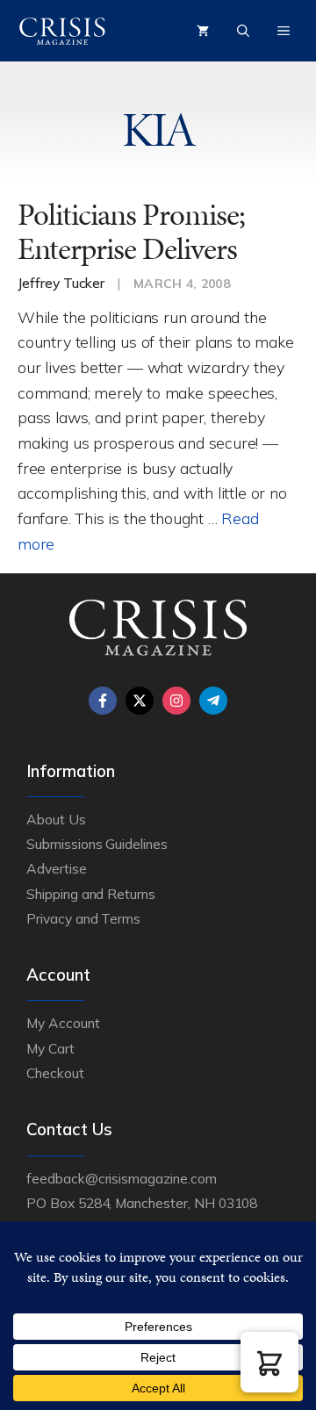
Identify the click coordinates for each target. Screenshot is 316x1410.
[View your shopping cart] (203, 31)
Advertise (56, 868)
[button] (269, 1362)
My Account (63, 1023)
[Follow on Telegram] (213, 701)
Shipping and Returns (90, 894)
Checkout (55, 1073)
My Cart (50, 1048)
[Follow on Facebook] (103, 701)
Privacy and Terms (83, 918)
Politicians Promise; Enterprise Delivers (131, 231)
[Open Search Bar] (243, 31)
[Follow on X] (140, 701)
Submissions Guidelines (97, 843)
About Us (56, 819)
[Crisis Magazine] (62, 31)
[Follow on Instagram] (176, 701)
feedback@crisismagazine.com (121, 1178)
